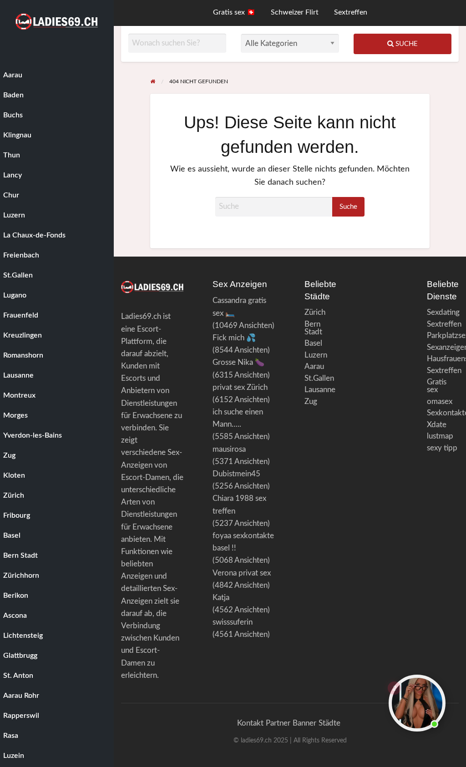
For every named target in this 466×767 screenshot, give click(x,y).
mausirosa (229, 449)
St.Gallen (319, 378)
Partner (278, 723)
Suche (406, 43)
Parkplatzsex (443, 335)
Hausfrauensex (443, 359)
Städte (329, 723)
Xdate (436, 425)
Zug (310, 401)
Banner (304, 723)
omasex (439, 401)
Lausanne (319, 390)
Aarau (314, 366)
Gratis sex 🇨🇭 (234, 12)
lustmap (440, 436)
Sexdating (443, 312)
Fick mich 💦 (234, 338)
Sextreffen (350, 12)
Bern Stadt (313, 328)
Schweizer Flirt (295, 12)
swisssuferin (233, 622)
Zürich (314, 312)
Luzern (315, 355)
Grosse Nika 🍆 (238, 362)
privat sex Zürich (240, 387)
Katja (221, 597)
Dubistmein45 (236, 474)
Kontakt (250, 723)
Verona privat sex (242, 573)
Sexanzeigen (443, 347)
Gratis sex (436, 386)
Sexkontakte (443, 413)
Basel (313, 343)
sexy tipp (442, 448)
